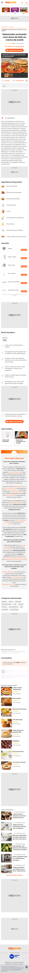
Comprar (24, 250)
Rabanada (4, 601)
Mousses (11, 601)
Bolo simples (17, 698)
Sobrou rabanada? (8, 572)
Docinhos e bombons (6, 604)
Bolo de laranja (17, 719)
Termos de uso (9, 964)
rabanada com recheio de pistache (13, 558)
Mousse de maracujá (19, 709)
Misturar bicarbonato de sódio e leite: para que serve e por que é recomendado (20, 837)
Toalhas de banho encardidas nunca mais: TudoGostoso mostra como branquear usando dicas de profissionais (20, 869)
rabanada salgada (17, 492)
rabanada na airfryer (10, 488)
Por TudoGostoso (10, 118)
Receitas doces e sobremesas (9, 28)
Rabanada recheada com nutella (21, 441)
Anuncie (15, 964)
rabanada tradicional (16, 502)
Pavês (15, 604)
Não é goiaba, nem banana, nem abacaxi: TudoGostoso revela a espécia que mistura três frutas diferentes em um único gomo (20, 848)
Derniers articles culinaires (14, 875)
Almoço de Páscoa (14, 609)
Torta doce (4, 606)
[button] (26, 11)
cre (4, 549)
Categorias (11, 27)
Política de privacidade (18, 962)
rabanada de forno (20, 486)
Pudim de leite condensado (17, 688)
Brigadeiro (21, 604)
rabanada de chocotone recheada (15, 559)
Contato (20, 964)
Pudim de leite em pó (13, 606)
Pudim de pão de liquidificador (18, 731)
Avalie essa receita (15, 50)
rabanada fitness (11, 495)
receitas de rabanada (15, 472)
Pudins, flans (18, 601)
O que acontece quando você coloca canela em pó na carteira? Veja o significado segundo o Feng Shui (20, 816)
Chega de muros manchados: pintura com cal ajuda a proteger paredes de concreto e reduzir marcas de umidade (19, 826)
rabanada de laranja (17, 577)
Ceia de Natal (5, 609)
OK (26, 967)
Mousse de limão (18, 751)
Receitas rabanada (21, 28)
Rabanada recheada (5, 440)
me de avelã (9, 549)
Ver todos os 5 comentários (14, 46)
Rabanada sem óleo (8, 584)
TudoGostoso (4, 27)
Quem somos (7, 962)
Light (21, 606)
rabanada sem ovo (13, 490)
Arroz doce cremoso (19, 762)
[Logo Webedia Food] (14, 956)
